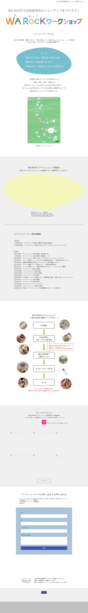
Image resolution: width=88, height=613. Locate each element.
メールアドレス (25, 528)
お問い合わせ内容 (26, 535)
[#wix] (45, 428)
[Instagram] (44, 422)
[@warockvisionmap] (43, 428)
